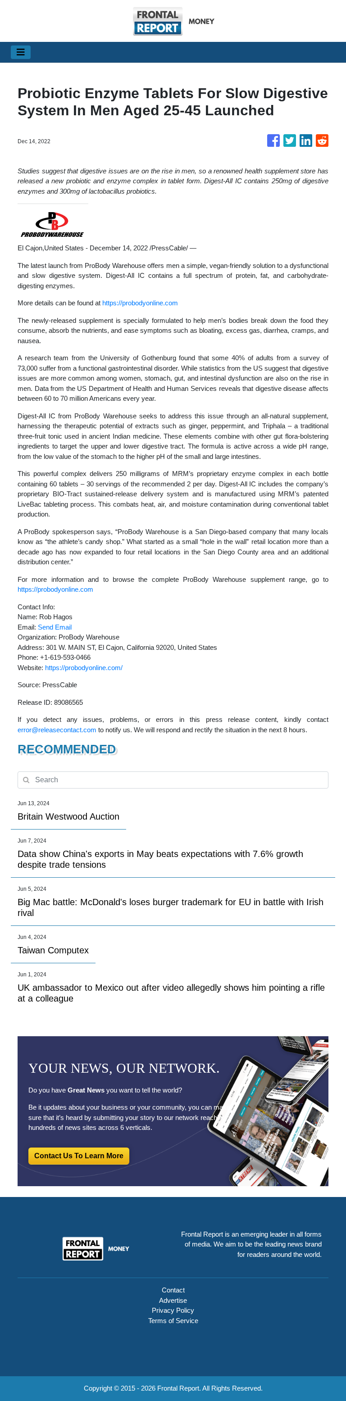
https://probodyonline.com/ (84, 667)
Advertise (173, 1300)
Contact (173, 1290)
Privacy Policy (173, 1310)
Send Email (55, 627)
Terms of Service (173, 1320)
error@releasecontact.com (57, 730)
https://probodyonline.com (140, 303)
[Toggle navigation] (21, 52)
